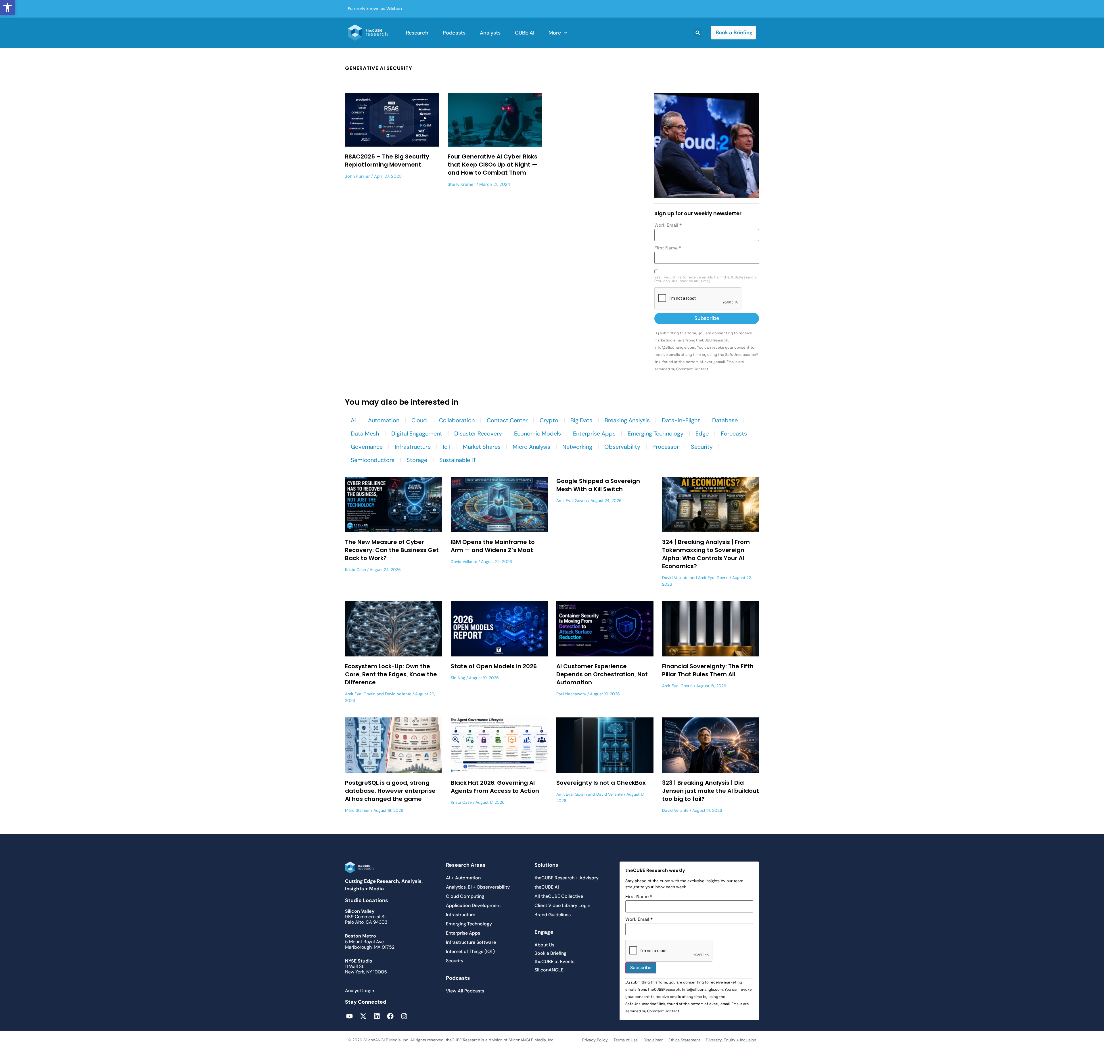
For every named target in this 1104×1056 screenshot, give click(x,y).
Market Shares (482, 446)
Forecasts (734, 433)
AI (353, 420)
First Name (667, 248)
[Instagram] (404, 1016)
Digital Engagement (416, 433)
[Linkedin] (377, 1016)
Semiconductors (372, 460)
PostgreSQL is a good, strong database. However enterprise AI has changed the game (390, 791)
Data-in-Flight (681, 420)
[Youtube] (349, 1016)
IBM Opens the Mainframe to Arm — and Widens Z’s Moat (493, 546)
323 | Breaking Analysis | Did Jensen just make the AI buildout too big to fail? (710, 791)
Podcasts (454, 32)
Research (417, 32)
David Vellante (464, 561)
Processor (665, 446)
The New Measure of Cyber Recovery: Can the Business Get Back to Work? (392, 550)
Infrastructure (413, 446)
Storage (417, 460)
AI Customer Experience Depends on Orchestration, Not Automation (602, 674)
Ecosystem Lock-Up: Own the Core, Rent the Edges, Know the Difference (391, 674)
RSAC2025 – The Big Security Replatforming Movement (387, 160)
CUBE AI (524, 32)
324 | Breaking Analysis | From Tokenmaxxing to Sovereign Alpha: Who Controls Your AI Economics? (706, 554)
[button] (7, 7)
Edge (702, 433)
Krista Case (355, 569)
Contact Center (507, 420)
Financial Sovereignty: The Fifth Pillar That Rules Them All (708, 670)
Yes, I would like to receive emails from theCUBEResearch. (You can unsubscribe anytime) (705, 279)
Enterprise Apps (594, 433)
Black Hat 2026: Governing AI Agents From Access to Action (495, 787)
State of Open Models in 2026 (494, 666)
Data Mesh (365, 433)
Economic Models (537, 433)
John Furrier (357, 176)
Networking (577, 446)
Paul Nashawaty (571, 693)
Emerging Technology (655, 433)
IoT (447, 446)
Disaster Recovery (478, 433)
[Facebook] (390, 1016)
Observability (622, 446)
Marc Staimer (357, 810)
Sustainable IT (457, 460)
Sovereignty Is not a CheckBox (601, 783)
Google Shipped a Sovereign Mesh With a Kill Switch (598, 485)
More (555, 32)
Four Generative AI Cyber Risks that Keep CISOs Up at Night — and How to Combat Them (492, 164)
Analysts (490, 32)
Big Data (581, 420)
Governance (367, 446)
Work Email (668, 225)
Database (725, 420)
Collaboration (457, 420)
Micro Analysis (531, 446)
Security (702, 446)
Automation (383, 420)
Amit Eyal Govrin (571, 500)
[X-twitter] (363, 1016)
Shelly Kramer (461, 184)
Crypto (549, 420)
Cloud (419, 420)
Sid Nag (458, 677)
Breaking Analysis (627, 420)
